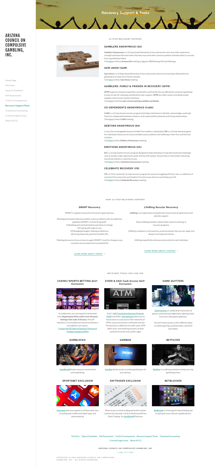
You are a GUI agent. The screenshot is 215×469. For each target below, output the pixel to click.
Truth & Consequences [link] (16, 100)
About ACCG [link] (11, 120)
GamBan (109, 369)
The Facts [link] (10, 85)
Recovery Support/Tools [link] (17, 105)
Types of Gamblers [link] (14, 90)
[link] (17, 55)
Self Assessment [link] (13, 95)
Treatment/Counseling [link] (16, 110)
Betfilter (156, 369)
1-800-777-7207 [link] (125, 452)
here (111, 61)
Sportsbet (61, 410)
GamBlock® (65, 369)
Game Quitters (160, 310)
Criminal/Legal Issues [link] (16, 115)
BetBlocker (159, 410)
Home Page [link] (10, 80)
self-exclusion (128, 316)
